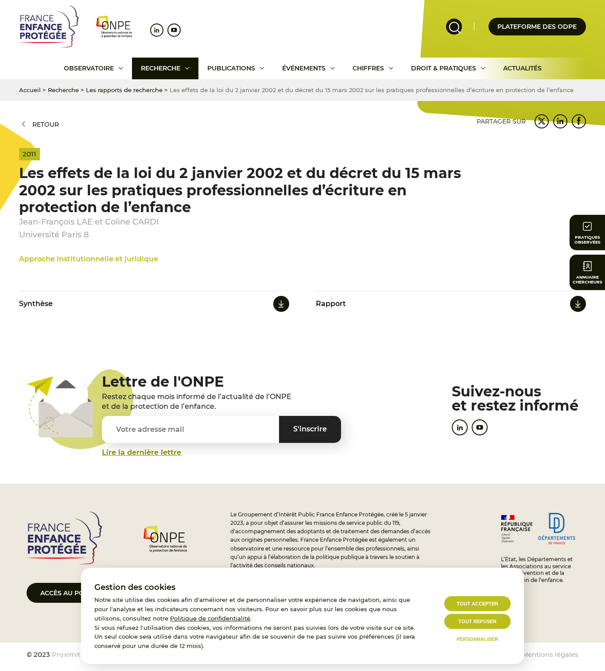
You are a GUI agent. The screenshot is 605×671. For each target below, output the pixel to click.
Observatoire (89, 68)
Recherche (160, 68)
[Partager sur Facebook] (578, 121)
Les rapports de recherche (124, 89)
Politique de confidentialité (210, 618)
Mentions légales (550, 654)
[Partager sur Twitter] (541, 121)
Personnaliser (477, 639)
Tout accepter (477, 603)
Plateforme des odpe (537, 27)
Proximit (66, 654)
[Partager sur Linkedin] (560, 121)
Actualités (522, 68)
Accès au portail (71, 593)
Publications (231, 68)
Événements (304, 68)
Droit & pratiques (443, 68)
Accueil (30, 89)
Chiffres (368, 68)
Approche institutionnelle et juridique (88, 259)
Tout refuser (477, 621)
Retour (45, 124)
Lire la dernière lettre (141, 452)
